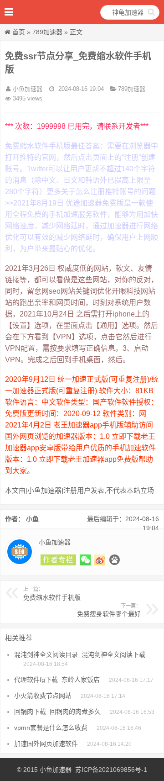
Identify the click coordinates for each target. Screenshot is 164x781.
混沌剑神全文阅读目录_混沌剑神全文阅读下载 (79, 654)
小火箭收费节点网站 (43, 695)
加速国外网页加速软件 (46, 743)
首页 (18, 32)
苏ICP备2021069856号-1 (111, 769)
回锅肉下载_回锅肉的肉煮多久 (57, 711)
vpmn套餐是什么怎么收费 (50, 727)
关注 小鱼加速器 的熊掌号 (114, 559)
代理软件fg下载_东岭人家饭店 (57, 679)
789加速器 (47, 32)
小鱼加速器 (56, 769)
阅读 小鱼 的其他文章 (58, 559)
